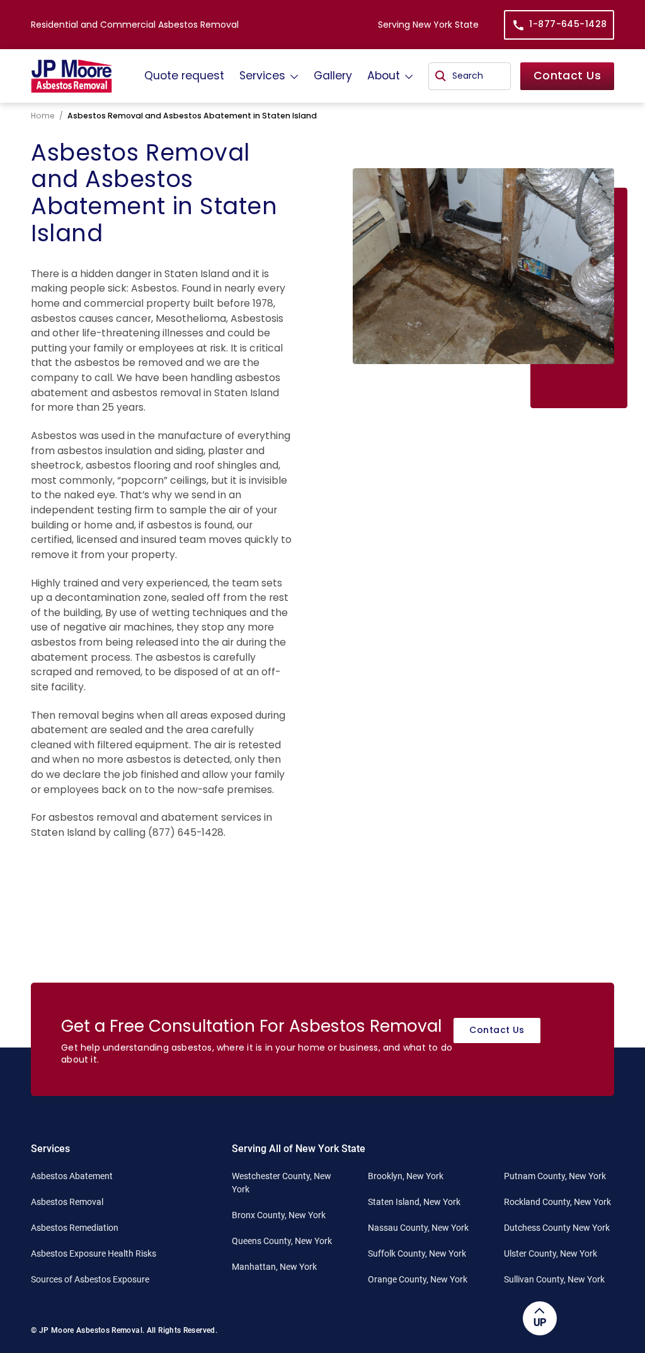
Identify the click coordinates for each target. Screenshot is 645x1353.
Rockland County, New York (557, 1202)
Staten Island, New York (414, 1202)
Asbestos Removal (67, 1202)
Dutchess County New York (557, 1228)
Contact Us (567, 75)
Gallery (333, 75)
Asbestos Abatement (72, 1176)
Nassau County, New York (418, 1228)
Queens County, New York (282, 1241)
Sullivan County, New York (554, 1279)
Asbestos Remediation (74, 1228)
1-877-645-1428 (568, 24)
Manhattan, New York (274, 1267)
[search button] (440, 76)
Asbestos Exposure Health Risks (93, 1253)
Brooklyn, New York (405, 1176)
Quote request (184, 75)
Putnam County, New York (555, 1176)
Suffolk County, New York (417, 1253)
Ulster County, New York (550, 1253)
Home (43, 115)
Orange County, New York (417, 1279)
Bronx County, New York (279, 1215)
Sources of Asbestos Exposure (90, 1279)
